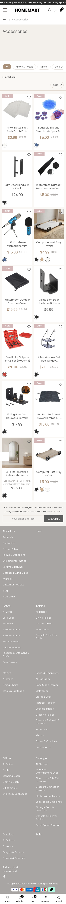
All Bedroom (43, 679)
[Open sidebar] (4, 456)
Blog (5, 590)
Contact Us (9, 543)
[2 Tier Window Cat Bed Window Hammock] (49, 339)
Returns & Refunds (13, 567)
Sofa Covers (10, 662)
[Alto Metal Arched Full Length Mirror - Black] (17, 453)
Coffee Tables (44, 623)
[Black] (4, 202)
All (6, 66)
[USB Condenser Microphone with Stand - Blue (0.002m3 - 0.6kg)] (17, 224)
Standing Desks (11, 776)
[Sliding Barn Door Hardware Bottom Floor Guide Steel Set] (49, 281)
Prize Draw (9, 596)
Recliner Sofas (11, 641)
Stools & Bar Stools (13, 691)
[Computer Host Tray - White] (49, 224)
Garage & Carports (14, 858)
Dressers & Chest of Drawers (47, 722)
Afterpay (7, 579)
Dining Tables (43, 617)
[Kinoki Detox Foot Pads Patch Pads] (17, 109)
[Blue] (36, 145)
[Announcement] (33, 2)
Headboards (43, 747)
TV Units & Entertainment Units (47, 771)
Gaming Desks (11, 782)
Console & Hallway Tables (46, 637)
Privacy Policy (10, 549)
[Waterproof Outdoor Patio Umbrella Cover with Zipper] (49, 167)
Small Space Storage (48, 825)
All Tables (41, 611)
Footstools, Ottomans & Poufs (16, 654)
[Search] (50, 10)
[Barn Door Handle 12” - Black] (17, 167)
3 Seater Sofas (11, 635)
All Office (8, 764)
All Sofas (7, 611)
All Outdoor (9, 840)
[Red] (4, 374)
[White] (4, 145)
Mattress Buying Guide (16, 573)
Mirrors (44, 66)
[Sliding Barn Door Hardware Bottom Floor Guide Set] (17, 396)
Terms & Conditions (14, 555)
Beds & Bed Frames (47, 685)
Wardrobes (42, 729)
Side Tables (42, 629)
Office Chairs (10, 788)
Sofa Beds (8, 617)
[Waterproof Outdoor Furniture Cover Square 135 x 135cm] (17, 281)
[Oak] (42, 259)
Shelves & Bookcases (15, 794)
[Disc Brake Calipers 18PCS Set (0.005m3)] (17, 339)
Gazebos (8, 846)
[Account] (56, 10)
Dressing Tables (45, 714)
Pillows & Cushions (46, 741)
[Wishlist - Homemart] (29, 97)
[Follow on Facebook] (4, 877)
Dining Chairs (10, 685)
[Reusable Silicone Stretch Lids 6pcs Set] (49, 109)
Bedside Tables (45, 708)
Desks (6, 770)
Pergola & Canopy (13, 852)
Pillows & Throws (24, 66)
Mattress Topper (45, 702)
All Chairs (8, 679)
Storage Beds (44, 696)
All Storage (42, 764)
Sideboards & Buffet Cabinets (47, 780)
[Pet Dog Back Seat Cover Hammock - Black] (49, 396)
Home (6, 19)
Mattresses (42, 691)
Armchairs (8, 623)
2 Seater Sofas (11, 629)
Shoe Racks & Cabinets (49, 802)
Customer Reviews (13, 584)
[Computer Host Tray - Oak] (49, 453)
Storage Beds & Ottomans (45, 809)
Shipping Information (15, 561)
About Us (8, 537)
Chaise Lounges (12, 647)
